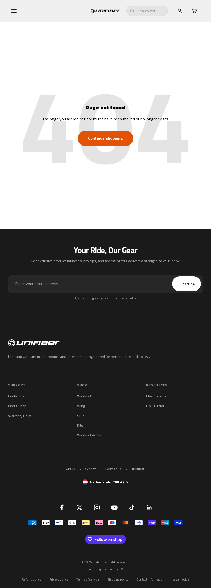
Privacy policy (58, 579)
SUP (80, 415)
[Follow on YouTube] (114, 507)
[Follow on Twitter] (79, 507)
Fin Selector (155, 406)
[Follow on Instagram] (96, 507)
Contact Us (16, 396)
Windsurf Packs (89, 435)
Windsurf (84, 396)
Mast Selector (156, 396)
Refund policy (31, 579)
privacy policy (127, 298)
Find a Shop (17, 406)
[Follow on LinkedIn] (149, 507)
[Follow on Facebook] (61, 507)
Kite (80, 425)
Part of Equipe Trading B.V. (105, 569)
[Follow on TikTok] (131, 507)
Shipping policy (117, 579)
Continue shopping (105, 138)
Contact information (150, 579)
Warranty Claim (19, 415)
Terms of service (87, 579)
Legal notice (180, 579)
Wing (81, 406)
